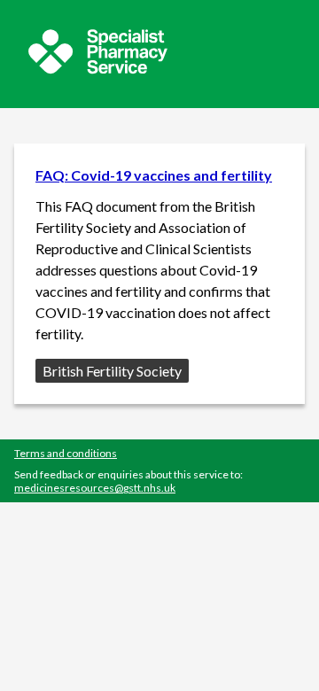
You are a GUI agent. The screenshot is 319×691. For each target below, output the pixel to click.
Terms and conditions (65, 453)
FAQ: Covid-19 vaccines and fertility (153, 175)
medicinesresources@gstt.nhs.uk (94, 487)
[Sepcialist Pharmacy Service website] (97, 68)
